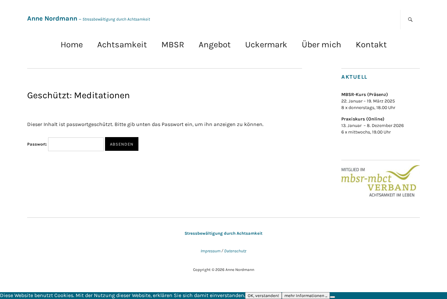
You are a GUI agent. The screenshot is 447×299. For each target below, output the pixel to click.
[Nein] (332, 297)
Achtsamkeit (122, 44)
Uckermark (266, 44)
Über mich (321, 44)
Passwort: (37, 144)
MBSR (172, 44)
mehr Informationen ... (305, 295)
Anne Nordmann (52, 18)
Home (72, 44)
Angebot (215, 44)
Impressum (211, 250)
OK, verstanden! (263, 295)
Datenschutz (235, 250)
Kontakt (371, 44)
